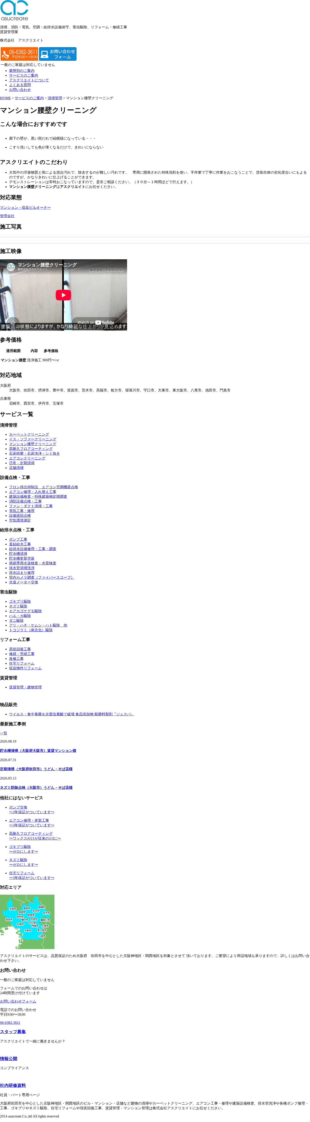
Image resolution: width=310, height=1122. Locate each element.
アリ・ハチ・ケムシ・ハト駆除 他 (38, 625)
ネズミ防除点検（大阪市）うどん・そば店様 (36, 787)
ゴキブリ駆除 (20, 601)
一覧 (3, 733)
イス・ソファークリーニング (32, 439)
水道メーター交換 (23, 582)
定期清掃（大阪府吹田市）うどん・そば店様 (36, 769)
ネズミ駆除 (18, 606)
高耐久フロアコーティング (31, 449)
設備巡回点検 (20, 515)
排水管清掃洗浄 (21, 568)
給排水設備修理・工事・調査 (32, 549)
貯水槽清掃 (18, 554)
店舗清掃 (16, 468)
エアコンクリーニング (27, 458)
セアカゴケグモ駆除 (25, 611)
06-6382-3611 (10, 1023)
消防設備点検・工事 (25, 501)
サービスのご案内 (23, 75)
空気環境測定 (20, 520)
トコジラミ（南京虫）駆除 (31, 630)
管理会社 (7, 216)
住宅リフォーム (21, 663)
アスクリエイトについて (29, 80)
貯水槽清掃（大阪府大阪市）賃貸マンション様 (38, 751)
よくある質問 (20, 85)
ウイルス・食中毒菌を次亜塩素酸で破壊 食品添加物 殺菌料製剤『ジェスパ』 (71, 714)
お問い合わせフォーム (18, 1001)
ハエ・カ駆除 (20, 616)
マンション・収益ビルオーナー (25, 207)
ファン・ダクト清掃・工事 (31, 506)
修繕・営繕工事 (21, 654)
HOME (5, 98)
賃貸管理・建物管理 (25, 687)
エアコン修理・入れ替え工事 (32, 492)
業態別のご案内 (21, 71)
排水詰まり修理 (21, 573)
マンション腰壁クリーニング (32, 444)
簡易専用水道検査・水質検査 (32, 563)
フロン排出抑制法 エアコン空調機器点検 (43, 487)
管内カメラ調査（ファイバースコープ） (41, 577)
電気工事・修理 (21, 511)
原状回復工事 (20, 649)
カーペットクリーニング (29, 434)
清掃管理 (55, 98)
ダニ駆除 (16, 620)
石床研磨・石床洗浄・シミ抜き (34, 453)
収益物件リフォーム (25, 668)
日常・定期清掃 (21, 463)
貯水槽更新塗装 (21, 558)
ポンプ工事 (18, 539)
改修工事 (16, 659)
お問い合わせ (20, 90)
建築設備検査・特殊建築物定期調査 (38, 496)
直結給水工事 (20, 544)
